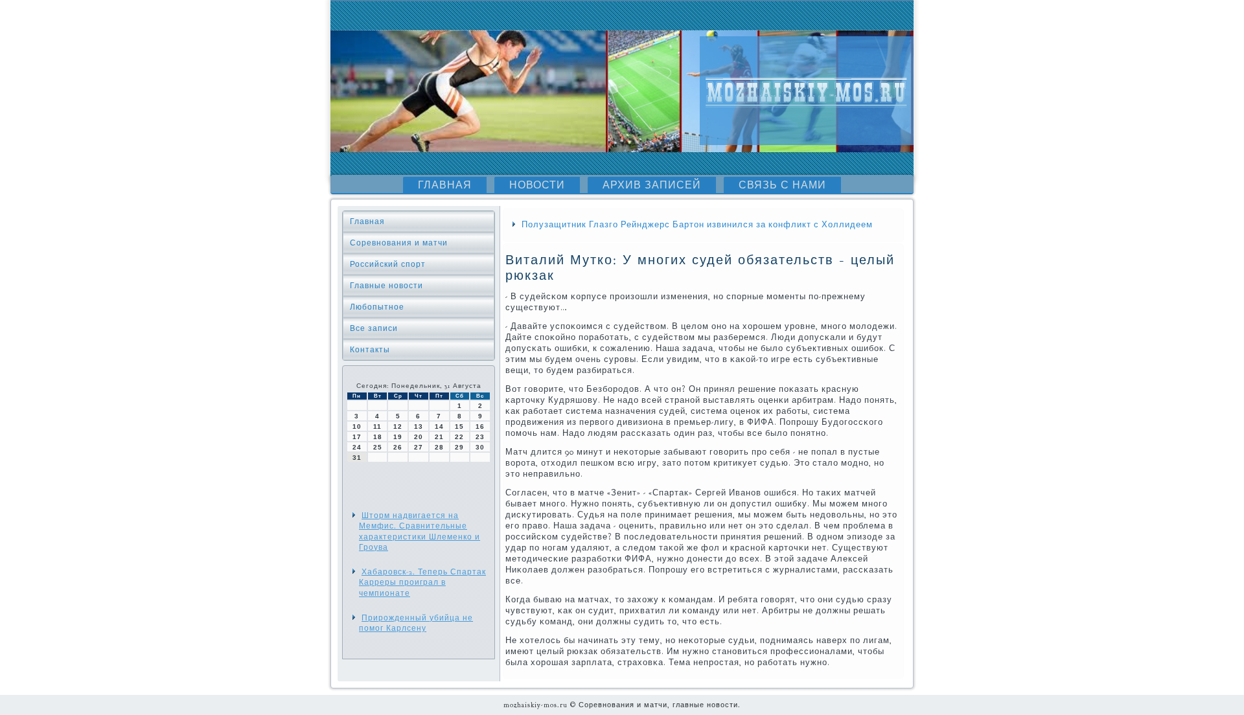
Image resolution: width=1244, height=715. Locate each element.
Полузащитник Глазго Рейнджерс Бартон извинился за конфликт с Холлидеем (697, 225)
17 (357, 436)
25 (377, 447)
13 (418, 426)
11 (377, 426)
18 (377, 436)
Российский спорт (388, 264)
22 (459, 436)
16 (480, 426)
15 (459, 426)
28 (439, 447)
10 (357, 426)
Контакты (370, 350)
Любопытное (377, 307)
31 (357, 457)
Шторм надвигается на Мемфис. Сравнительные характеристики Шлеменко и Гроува (419, 531)
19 (397, 436)
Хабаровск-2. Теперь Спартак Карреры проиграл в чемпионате (422, 582)
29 (459, 447)
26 (397, 447)
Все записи (374, 328)
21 (439, 436)
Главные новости (386, 285)
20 (418, 436)
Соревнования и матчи (399, 243)
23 (480, 436)
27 (418, 447)
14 (439, 426)
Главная (445, 185)
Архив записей (652, 185)
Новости (537, 185)
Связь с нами (782, 185)
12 (397, 426)
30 (480, 447)
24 (357, 447)
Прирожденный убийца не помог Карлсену (416, 623)
